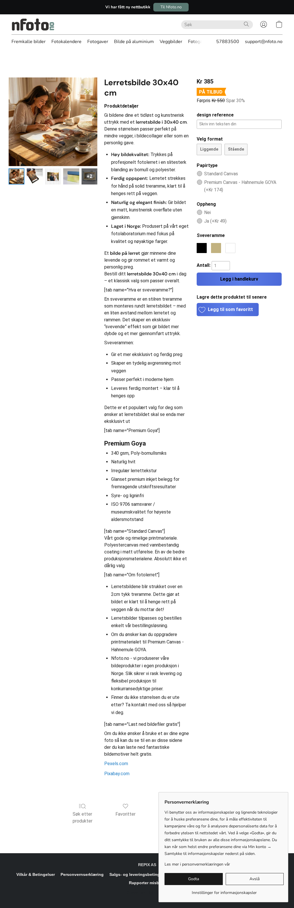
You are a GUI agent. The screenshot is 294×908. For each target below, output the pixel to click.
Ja (215, 221)
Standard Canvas (221, 173)
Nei (207, 212)
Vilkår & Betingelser (35, 874)
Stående (236, 149)
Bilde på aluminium (134, 41)
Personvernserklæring (82, 874)
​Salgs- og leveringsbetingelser (139, 874)
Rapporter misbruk (147, 882)
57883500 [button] (227, 41)
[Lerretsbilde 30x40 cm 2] (53, 176)
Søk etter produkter (82, 817)
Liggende (209, 149)
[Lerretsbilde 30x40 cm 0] (16, 176)
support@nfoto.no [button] (264, 41)
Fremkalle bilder (28, 41)
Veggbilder (171, 41)
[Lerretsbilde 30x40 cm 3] (71, 176)
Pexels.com (116, 763)
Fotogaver (97, 41)
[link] (224, 890)
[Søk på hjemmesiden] (246, 24)
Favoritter (125, 814)
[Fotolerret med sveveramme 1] (34, 176)
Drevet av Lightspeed (147, 892)
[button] (171, 7)
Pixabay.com (116, 773)
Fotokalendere (66, 41)
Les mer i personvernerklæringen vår (197, 864)
